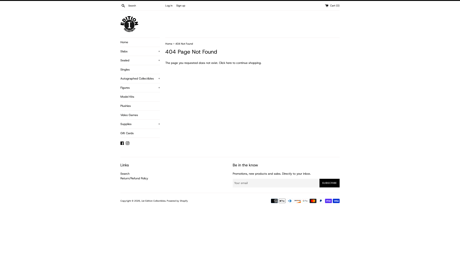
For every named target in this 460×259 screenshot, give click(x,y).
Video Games (129, 115)
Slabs (140, 51)
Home (124, 42)
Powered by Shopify (177, 200)
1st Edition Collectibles (153, 200)
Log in (168, 5)
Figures (140, 88)
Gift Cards (127, 133)
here (229, 63)
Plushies (125, 106)
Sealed (140, 60)
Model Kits (127, 97)
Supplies (140, 124)
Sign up (180, 5)
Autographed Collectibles (140, 78)
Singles (125, 69)
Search (125, 174)
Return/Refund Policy (134, 178)
